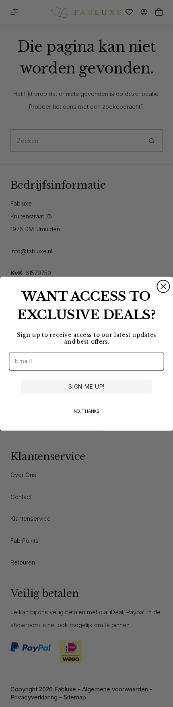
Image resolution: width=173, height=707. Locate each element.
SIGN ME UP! (86, 386)
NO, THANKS (87, 411)
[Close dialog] (163, 286)
